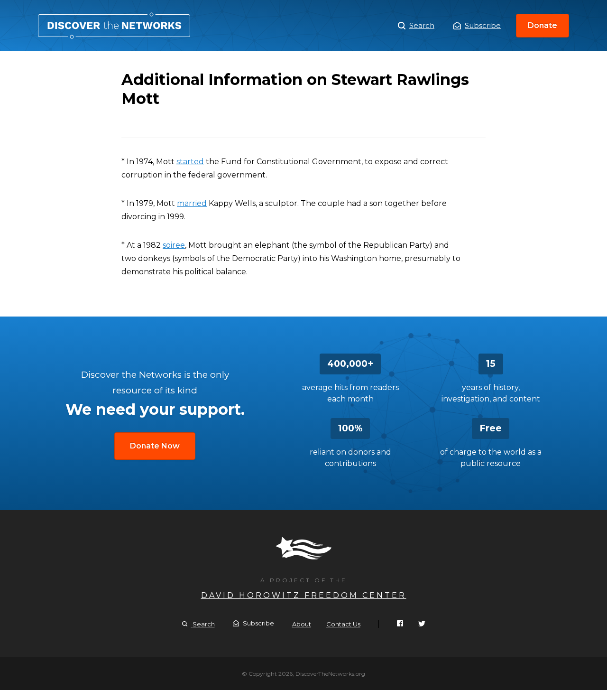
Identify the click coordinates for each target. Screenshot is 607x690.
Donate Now (155, 445)
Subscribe (483, 25)
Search (421, 25)
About (301, 624)
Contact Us (343, 624)
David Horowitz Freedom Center (303, 595)
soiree (174, 245)
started (190, 161)
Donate (542, 25)
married (192, 203)
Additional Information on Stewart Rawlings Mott (114, 25)
